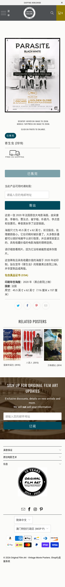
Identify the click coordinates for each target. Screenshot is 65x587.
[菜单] (1, 13)
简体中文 (21, 520)
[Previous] (7, 76)
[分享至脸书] (27, 305)
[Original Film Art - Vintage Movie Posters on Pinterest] (41, 509)
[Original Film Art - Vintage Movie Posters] (29, 13)
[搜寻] (52, 12)
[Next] (57, 76)
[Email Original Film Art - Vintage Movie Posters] (23, 509)
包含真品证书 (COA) (16, 275)
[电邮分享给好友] (46, 305)
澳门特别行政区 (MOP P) (30, 528)
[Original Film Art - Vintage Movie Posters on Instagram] (35, 509)
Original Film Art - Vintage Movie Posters (30, 557)
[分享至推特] (18, 305)
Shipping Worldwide (32, 2)
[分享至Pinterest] (36, 305)
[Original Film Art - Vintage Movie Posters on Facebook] (29, 509)
